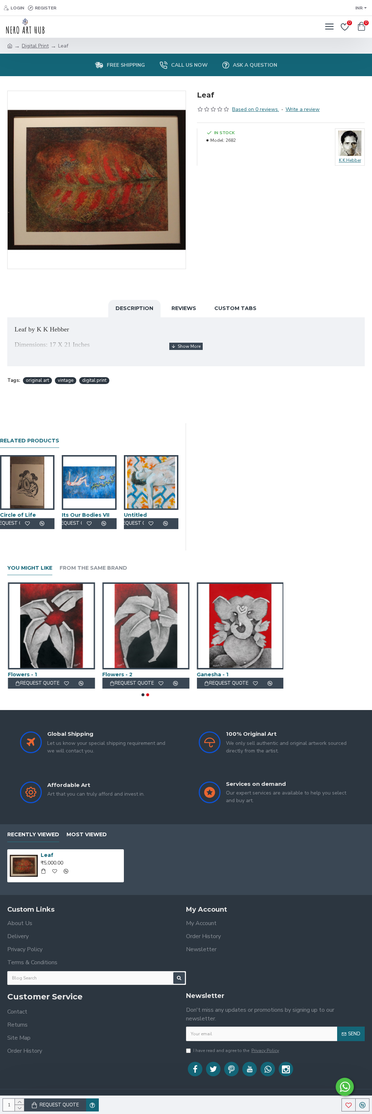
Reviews (183, 308)
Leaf (47, 855)
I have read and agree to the (236, 1050)
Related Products (29, 441)
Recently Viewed (33, 835)
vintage (65, 380)
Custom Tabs (235, 308)
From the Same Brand (93, 568)
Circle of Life (18, 515)
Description (134, 308)
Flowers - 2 (117, 674)
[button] (143, 694)
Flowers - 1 (21, 674)
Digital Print (35, 45)
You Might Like (29, 568)
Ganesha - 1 (212, 674)
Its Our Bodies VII (85, 515)
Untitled (135, 515)
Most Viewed (86, 835)
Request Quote (59, 1105)
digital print (94, 380)
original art (37, 380)
